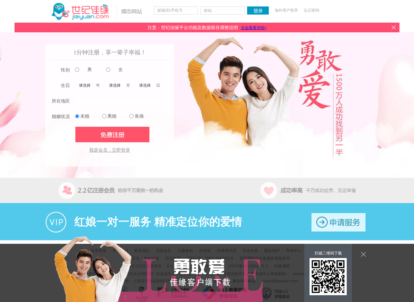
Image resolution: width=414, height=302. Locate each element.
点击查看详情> (254, 28)
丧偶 (139, 116)
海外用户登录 (286, 10)
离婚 (111, 116)
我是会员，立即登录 (109, 150)
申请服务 (338, 222)
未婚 (84, 116)
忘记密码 (311, 10)
